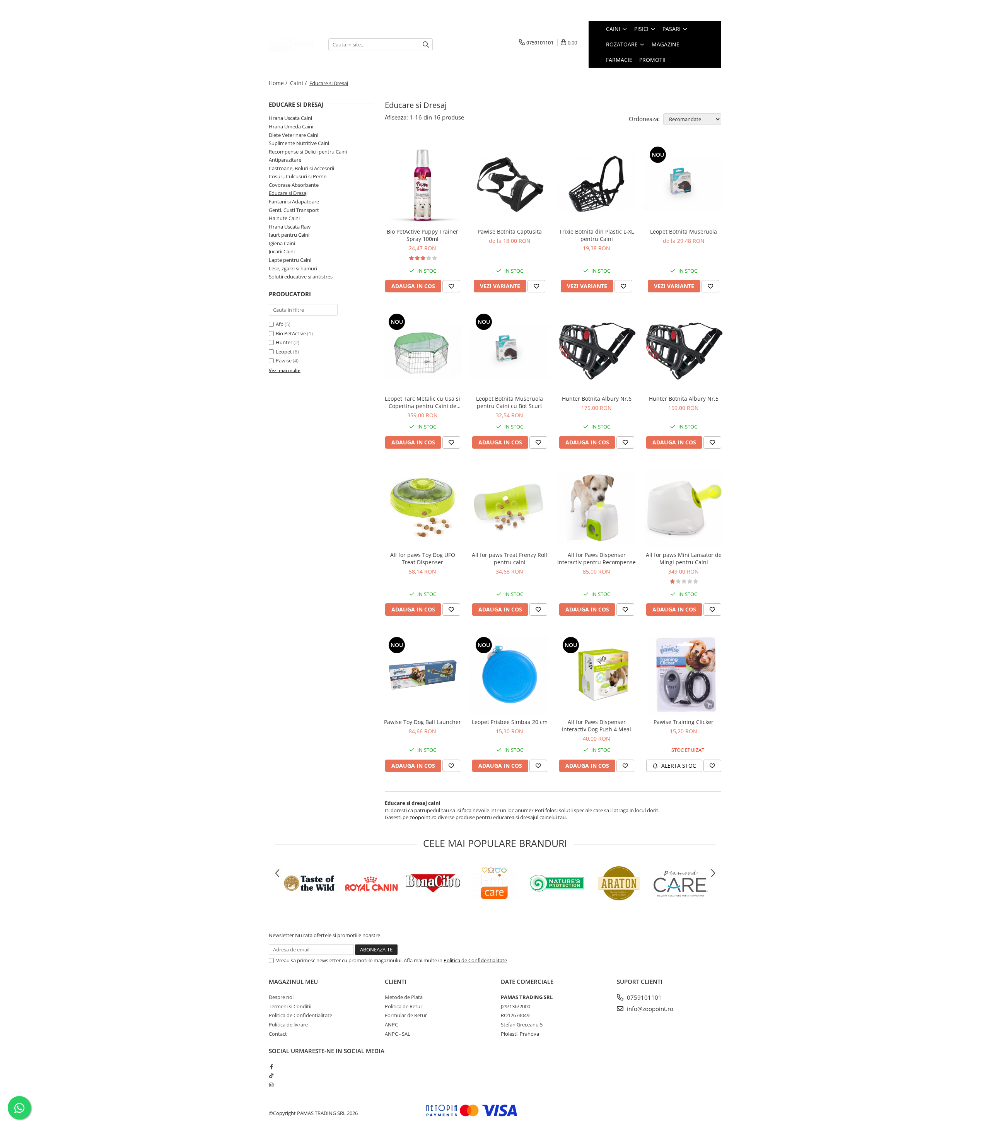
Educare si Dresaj (288, 193)
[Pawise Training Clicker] (683, 674)
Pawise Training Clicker (683, 722)
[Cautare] (426, 44)
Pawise (284, 360)
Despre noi (281, 997)
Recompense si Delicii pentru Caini (308, 151)
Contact (278, 1033)
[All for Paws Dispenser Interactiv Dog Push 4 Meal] (596, 674)
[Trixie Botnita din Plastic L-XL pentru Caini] (596, 184)
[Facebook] (271, 1066)
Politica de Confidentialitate (475, 960)
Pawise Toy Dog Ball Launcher (422, 722)
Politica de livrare (288, 1024)
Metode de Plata (404, 997)
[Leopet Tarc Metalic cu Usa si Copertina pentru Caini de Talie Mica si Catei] (422, 351)
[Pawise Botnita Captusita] (509, 184)
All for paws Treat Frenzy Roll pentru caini (509, 558)
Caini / (299, 83)
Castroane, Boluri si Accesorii (301, 168)
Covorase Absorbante (294, 184)
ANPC (391, 1024)
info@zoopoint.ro (649, 1009)
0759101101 (643, 997)
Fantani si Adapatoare (294, 201)
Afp (279, 324)
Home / (279, 83)
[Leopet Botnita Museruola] (683, 184)
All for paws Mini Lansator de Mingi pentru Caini (684, 558)
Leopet (284, 351)
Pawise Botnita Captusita (510, 231)
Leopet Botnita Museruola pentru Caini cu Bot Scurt (509, 402)
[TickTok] (271, 1075)
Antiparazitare (285, 159)
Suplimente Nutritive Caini (299, 143)
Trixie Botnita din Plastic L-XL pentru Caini (596, 235)
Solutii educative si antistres (301, 276)
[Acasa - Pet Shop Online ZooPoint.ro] (293, 44)
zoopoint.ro (423, 817)
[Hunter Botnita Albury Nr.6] (596, 351)
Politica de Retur (403, 1006)
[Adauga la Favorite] (451, 286)
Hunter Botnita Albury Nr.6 (597, 398)
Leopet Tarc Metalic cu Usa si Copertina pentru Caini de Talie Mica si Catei (422, 402)
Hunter (284, 342)
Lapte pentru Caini (290, 259)
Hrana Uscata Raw (290, 226)
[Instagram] (271, 1084)
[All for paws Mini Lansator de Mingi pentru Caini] (683, 507)
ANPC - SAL (397, 1033)
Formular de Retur (406, 1015)
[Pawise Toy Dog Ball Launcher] (422, 674)
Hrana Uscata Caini (290, 117)
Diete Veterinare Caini (293, 134)
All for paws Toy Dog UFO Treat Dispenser (422, 558)
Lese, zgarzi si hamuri (293, 268)
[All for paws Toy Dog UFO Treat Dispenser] (422, 507)
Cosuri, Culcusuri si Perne (297, 176)
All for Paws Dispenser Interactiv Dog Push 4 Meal (596, 725)
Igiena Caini (282, 243)
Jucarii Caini (282, 251)
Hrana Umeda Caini (291, 126)
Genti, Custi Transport (294, 210)
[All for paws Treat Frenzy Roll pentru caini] (509, 507)
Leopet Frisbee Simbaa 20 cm (510, 722)
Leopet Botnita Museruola (683, 231)
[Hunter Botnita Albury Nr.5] (683, 351)
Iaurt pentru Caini (289, 234)
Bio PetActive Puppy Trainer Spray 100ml (422, 235)
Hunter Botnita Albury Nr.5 (684, 398)
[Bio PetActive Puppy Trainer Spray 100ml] (422, 184)
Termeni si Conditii (290, 1006)
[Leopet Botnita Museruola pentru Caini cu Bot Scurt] (509, 351)
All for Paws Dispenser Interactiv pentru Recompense (596, 558)
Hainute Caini (284, 218)
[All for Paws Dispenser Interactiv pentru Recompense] (596, 507)
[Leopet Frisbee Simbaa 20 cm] (509, 674)
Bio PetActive (291, 333)
